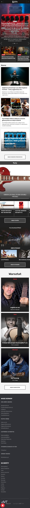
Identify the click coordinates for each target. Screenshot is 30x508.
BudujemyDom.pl (5, 405)
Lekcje (2, 484)
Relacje (2, 476)
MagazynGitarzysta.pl (6, 424)
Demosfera (3, 482)
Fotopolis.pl (3, 450)
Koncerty (3, 474)
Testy (2, 470)
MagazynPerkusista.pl (6, 426)
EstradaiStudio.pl (5, 428)
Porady (2, 486)
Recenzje (3, 480)
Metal (15, 279)
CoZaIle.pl (3, 409)
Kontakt (2, 490)
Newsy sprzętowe (5, 468)
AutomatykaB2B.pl (5, 437)
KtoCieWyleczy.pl (5, 457)
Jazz (15, 314)
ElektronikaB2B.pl (5, 435)
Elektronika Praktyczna (6, 439)
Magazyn (3, 488)
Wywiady (3, 478)
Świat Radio (3, 443)
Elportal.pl (3, 441)
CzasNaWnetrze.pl (5, 415)
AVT (20, 503)
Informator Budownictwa (6, 411)
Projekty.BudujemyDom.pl (7, 407)
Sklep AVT (8, 503)
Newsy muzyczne (5, 472)
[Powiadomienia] (3, 505)
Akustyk (15, 349)
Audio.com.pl (4, 422)
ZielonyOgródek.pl (5, 413)
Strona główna (4, 466)
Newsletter (3, 491)
